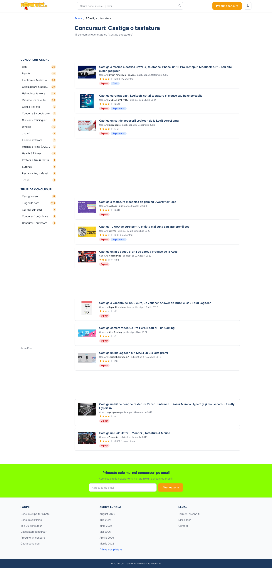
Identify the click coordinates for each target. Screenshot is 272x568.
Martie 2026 (107, 543)
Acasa (78, 18)
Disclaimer (184, 519)
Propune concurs (227, 5)
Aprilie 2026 (107, 537)
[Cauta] (180, 6)
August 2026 (107, 513)
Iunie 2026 (106, 525)
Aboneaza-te (170, 487)
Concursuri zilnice (31, 519)
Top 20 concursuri (31, 525)
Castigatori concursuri (34, 531)
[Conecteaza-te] (247, 6)
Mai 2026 (105, 531)
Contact (183, 525)
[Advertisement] (39, 34)
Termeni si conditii (189, 513)
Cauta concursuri (31, 543)
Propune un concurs (33, 537)
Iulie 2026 (105, 519)
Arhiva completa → (111, 549)
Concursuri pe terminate (35, 513)
